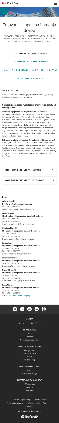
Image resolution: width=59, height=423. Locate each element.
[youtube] (29, 308)
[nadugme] (44, 308)
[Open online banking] (49, 3)
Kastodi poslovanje (29, 374)
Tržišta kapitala (29, 384)
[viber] (22, 308)
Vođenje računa (29, 350)
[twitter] (15, 308)
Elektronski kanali (29, 354)
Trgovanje (29, 387)
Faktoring (29, 337)
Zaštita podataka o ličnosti (37, 403)
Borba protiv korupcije (15, 403)
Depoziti (29, 370)
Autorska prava (40, 400)
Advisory (29, 390)
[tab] (31, 53)
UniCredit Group (34, 323)
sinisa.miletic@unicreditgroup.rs (20, 296)
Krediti (29, 334)
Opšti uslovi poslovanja (22, 400)
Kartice (29, 357)
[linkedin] (37, 308)
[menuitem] (3, 11)
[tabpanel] (29, 193)
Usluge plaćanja (29, 360)
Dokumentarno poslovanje (29, 340)
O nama (22, 323)
